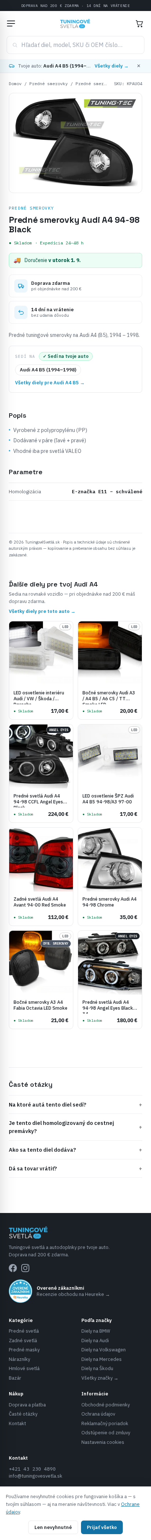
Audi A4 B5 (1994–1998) (48, 370)
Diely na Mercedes (101, 1359)
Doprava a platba (27, 1405)
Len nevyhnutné (53, 1527)
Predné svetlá (24, 1331)
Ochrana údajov (98, 1414)
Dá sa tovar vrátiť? (75, 1168)
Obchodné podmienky (105, 1405)
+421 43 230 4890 (32, 1469)
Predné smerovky (48, 83)
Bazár (15, 1378)
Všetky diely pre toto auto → (42, 611)
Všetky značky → (99, 1378)
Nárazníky (19, 1359)
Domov (15, 83)
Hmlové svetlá (24, 1368)
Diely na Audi (95, 1340)
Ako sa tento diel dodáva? (75, 1149)
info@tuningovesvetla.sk (35, 1476)
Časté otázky (23, 1414)
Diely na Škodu (97, 1368)
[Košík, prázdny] (139, 23)
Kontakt (17, 1423)
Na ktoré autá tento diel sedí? (75, 1104)
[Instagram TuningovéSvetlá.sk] (25, 1268)
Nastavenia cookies (102, 1442)
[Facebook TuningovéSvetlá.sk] (13, 1268)
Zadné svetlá (23, 1340)
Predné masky (24, 1350)
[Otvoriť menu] (11, 23)
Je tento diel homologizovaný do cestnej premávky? (75, 1126)
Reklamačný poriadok (104, 1423)
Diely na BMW (95, 1331)
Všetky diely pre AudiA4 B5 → (50, 382)
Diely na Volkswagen (103, 1350)
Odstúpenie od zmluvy (105, 1433)
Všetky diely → (112, 66)
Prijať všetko (102, 1527)
